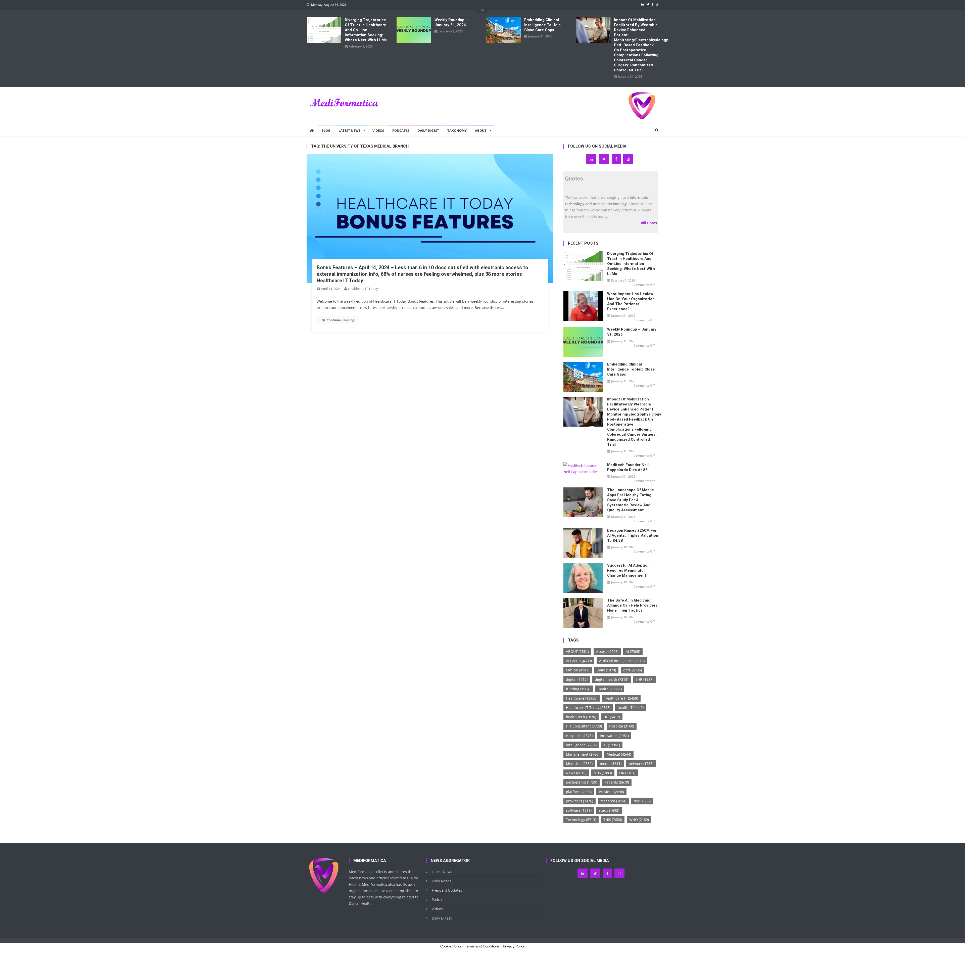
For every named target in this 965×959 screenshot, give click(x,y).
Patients (616, 782)
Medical (619, 754)
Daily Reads (441, 881)
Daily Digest (428, 130)
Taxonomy (457, 130)
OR (627, 772)
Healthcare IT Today (363, 288)
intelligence (581, 745)
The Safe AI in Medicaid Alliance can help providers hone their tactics (632, 605)
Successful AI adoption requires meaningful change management (628, 570)
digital (577, 679)
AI (633, 651)
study (609, 810)
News (576, 772)
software (579, 810)
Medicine (579, 763)
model (610, 763)
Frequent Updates (447, 890)
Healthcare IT (621, 698)
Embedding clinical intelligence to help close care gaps (542, 25)
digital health (611, 679)
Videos (378, 130)
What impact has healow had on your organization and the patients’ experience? (631, 301)
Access (607, 651)
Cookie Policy (451, 946)
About (481, 130)
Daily (606, 670)
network (641, 763)
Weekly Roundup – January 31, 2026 (451, 22)
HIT (611, 716)
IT (612, 745)
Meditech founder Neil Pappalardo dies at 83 (628, 467)
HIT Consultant (584, 726)
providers (579, 801)
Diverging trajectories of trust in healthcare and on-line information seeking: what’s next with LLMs (366, 30)
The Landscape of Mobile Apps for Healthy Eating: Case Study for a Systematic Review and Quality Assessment (630, 500)
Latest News (349, 130)
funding (578, 689)
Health (610, 689)
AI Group (579, 660)
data (632, 670)
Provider (611, 791)
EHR (644, 679)
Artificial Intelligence (622, 660)
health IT (631, 707)
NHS (603, 772)
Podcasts (400, 130)
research (613, 801)
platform (579, 791)
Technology (581, 819)
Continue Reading (340, 320)
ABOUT (577, 651)
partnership (581, 782)
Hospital (621, 726)
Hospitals (579, 735)
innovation (614, 735)
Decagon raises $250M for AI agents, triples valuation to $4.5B (632, 535)
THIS (612, 819)
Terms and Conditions (482, 946)
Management (582, 754)
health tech (581, 716)
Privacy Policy (514, 946)
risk (642, 801)
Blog (325, 130)
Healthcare (581, 698)
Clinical (577, 670)
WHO (639, 819)
